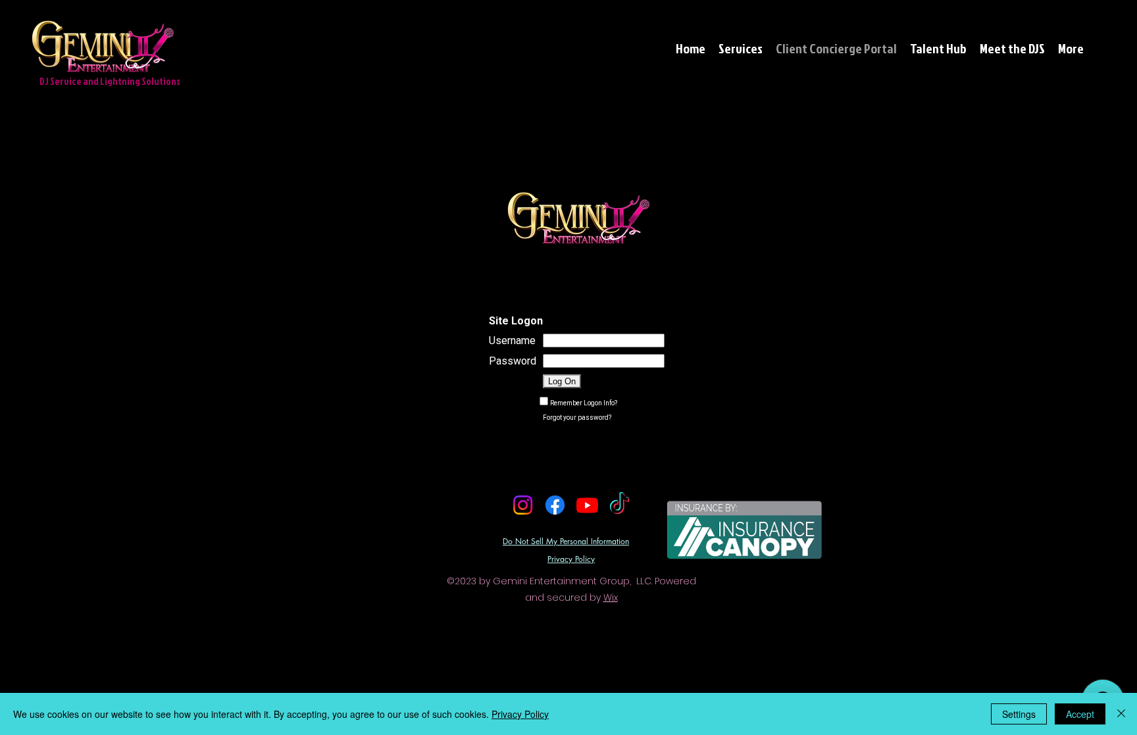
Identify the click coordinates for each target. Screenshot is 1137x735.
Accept (1080, 714)
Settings (1019, 714)
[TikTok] (619, 505)
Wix (610, 597)
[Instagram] (523, 505)
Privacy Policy (520, 714)
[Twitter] (568, 529)
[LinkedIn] (588, 529)
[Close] (1121, 713)
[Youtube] (587, 505)
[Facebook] (555, 505)
